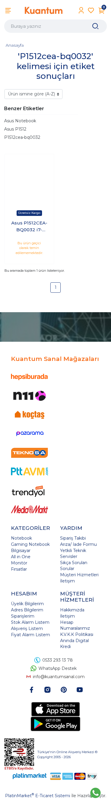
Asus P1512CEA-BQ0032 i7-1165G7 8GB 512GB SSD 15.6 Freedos (29, 226)
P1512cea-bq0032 (22, 137)
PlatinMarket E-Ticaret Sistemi (37, 795)
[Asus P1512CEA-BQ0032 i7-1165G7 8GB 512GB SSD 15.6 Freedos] (29, 178)
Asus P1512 (15, 129)
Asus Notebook (20, 120)
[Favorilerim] (91, 10)
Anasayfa (15, 45)
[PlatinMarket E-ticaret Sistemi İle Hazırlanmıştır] (29, 776)
